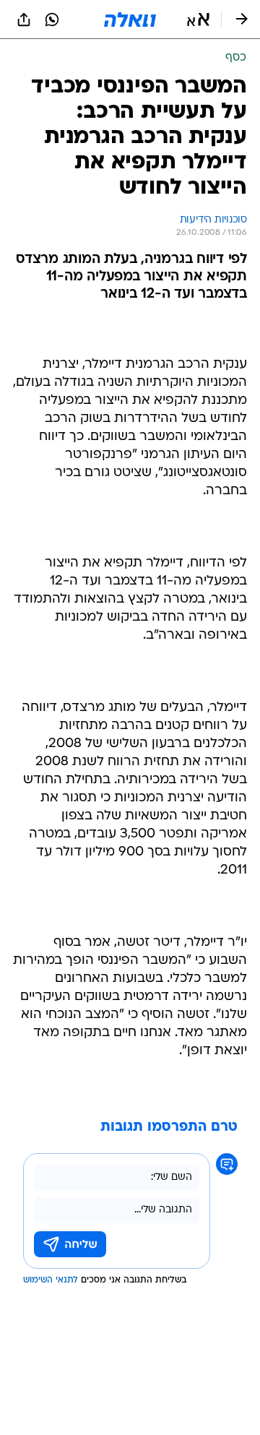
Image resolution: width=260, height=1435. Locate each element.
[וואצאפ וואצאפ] (52, 19)
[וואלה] (130, 19)
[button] (198, 19)
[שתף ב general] (24, 19)
